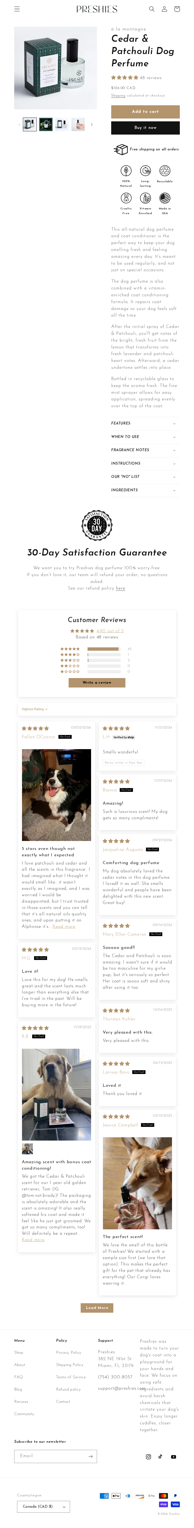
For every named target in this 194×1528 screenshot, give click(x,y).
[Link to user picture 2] (27, 1148)
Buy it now (145, 128)
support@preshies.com (122, 1388)
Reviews (21, 1402)
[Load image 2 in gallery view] (46, 124)
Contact (63, 1402)
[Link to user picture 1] (56, 795)
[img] (35, 729)
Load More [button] (97, 1308)
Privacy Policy (68, 1353)
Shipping (118, 96)
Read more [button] (64, 927)
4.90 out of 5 (110, 631)
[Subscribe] (90, 1456)
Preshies (174, 1514)
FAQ (18, 1377)
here (120, 588)
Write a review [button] (97, 683)
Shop (18, 1353)
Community (24, 1414)
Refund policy (68, 1390)
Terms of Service (71, 1377)
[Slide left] (19, 124)
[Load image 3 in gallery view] (62, 124)
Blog (18, 1390)
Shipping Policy (70, 1365)
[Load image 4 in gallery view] (78, 124)
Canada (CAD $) (38, 1507)
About (19, 1365)
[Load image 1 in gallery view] (29, 124)
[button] (17, 9)
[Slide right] (92, 124)
